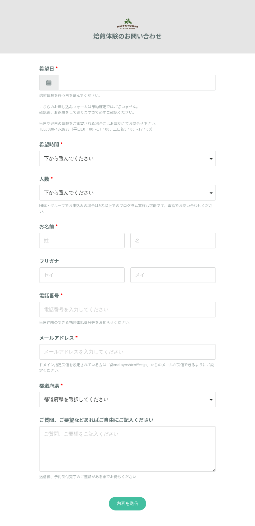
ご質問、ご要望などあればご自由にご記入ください (96, 419)
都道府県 (51, 385)
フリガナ (49, 261)
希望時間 (51, 144)
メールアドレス (58, 337)
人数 (46, 178)
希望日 (48, 68)
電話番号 (51, 295)
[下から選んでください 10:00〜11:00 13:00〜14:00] (127, 158)
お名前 (48, 226)
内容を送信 (127, 503)
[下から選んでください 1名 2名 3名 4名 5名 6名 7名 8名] (127, 193)
